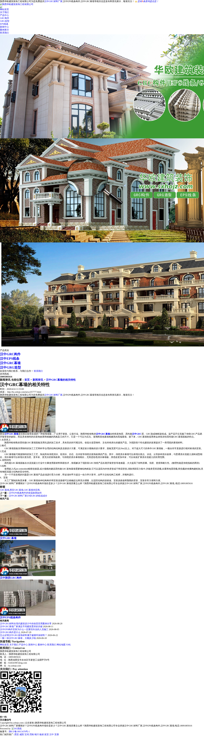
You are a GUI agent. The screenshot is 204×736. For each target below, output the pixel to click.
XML (68, 644)
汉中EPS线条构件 (10, 617)
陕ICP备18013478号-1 (19, 731)
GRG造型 (4, 21)
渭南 (31, 734)
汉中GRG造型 (10, 367)
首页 (27, 379)
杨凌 (41, 734)
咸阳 (21, 734)
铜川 (36, 734)
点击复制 (29, 723)
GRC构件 (4, 18)
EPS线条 (4, 24)
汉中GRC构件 (10, 354)
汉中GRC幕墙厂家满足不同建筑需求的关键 (21, 626)
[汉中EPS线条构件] (28, 615)
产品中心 (4, 15)
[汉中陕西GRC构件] (28, 575)
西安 (16, 734)
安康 (56, 734)
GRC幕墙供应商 (32, 490)
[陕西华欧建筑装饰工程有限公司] (16, 4)
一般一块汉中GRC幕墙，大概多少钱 (18, 638)
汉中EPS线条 (9, 358)
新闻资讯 (38, 379)
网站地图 (61, 644)
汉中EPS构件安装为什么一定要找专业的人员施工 (24, 629)
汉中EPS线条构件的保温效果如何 (25, 493)
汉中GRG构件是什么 (10, 632)
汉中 (51, 734)
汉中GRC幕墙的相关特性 (61, 379)
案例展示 (4, 30)
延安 (46, 734)
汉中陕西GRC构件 (11, 577)
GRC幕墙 (4, 490)
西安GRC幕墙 (16, 490)
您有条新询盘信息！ (148, 1)
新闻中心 (4, 27)
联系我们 (4, 32)
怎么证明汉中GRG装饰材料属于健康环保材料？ (23, 635)
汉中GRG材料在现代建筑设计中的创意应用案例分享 (26, 623)
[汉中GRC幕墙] (28, 535)
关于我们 (4, 12)
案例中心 (42, 644)
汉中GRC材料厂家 (53, 1)
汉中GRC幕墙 (10, 363)
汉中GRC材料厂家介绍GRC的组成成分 (28, 496)
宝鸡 (26, 734)
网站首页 (4, 9)
